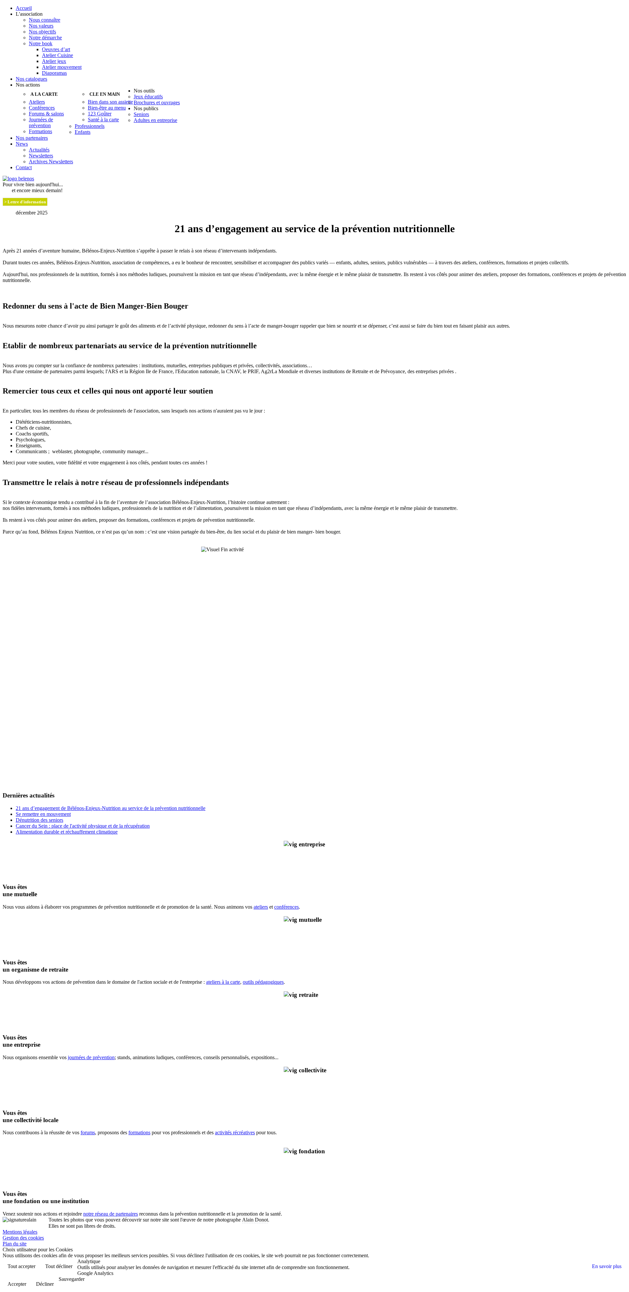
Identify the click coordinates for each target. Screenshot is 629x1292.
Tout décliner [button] (58, 1266)
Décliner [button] (45, 1284)
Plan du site (15, 1243)
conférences (286, 907)
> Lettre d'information (25, 201)
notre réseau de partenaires (110, 1214)
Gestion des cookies (23, 1238)
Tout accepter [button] (21, 1266)
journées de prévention (91, 1057)
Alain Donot (255, 1219)
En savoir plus (606, 1266)
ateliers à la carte (223, 982)
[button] (321, 14)
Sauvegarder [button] (72, 1279)
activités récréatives (235, 1132)
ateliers (261, 907)
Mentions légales (20, 1232)
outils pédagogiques (263, 982)
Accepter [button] (17, 1284)
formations (139, 1132)
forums (88, 1132)
